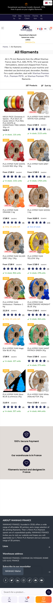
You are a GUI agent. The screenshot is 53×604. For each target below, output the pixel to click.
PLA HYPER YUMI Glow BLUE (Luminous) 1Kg (13, 393)
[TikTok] (30, 580)
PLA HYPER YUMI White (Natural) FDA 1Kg (38, 393)
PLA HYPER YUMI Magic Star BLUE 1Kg (13, 347)
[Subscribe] (49, 572)
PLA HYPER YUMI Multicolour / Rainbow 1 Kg (13, 302)
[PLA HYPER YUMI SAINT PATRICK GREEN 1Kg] (38, 332)
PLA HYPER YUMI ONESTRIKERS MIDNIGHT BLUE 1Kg (38, 302)
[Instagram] (24, 580)
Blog (41, 15)
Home (5, 44)
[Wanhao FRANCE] (26, 27)
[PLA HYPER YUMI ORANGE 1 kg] (14, 194)
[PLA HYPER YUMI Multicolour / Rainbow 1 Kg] (14, 286)
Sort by (47, 83)
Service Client (27, 15)
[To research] (49, 592)
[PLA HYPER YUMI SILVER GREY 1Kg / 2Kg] (14, 240)
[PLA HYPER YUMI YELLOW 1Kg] (38, 240)
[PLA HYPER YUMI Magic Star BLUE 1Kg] (14, 332)
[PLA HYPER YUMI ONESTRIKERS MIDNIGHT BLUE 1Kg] (38, 286)
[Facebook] (6, 580)
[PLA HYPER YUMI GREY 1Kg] (38, 148)
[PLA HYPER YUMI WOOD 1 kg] (38, 194)
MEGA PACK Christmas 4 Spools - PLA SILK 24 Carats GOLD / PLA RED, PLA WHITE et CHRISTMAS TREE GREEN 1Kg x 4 (14, 120)
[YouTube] (42, 580)
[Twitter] (12, 580)
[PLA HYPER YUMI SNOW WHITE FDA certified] (38, 100)
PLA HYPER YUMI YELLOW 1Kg (35, 255)
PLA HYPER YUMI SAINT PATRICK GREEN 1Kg (38, 347)
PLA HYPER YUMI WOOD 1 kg (38, 209)
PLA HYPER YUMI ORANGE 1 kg (10, 209)
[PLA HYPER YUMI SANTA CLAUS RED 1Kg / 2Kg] (14, 148)
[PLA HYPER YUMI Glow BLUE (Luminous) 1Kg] (14, 378)
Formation (35, 15)
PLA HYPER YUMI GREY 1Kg (37, 163)
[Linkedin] (18, 580)
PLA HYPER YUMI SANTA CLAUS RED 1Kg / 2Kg (14, 163)
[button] (3, 26)
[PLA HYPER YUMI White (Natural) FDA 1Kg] (38, 378)
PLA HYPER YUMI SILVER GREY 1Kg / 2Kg (14, 255)
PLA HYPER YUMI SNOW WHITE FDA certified (38, 116)
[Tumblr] (36, 580)
